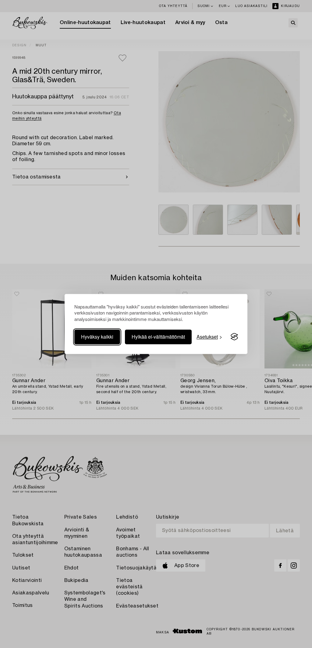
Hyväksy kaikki (97, 336)
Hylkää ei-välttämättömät (158, 336)
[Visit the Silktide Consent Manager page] (234, 336)
